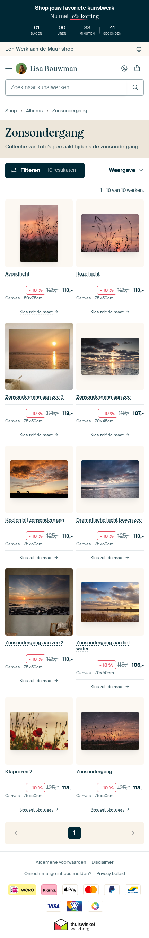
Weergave (122, 170)
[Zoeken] (135, 87)
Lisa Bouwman (53, 68)
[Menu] (8, 68)
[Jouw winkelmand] (137, 68)
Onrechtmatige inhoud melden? (57, 873)
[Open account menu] (124, 68)
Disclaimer (102, 862)
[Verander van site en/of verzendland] (139, 49)
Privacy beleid (110, 873)
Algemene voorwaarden (61, 862)
